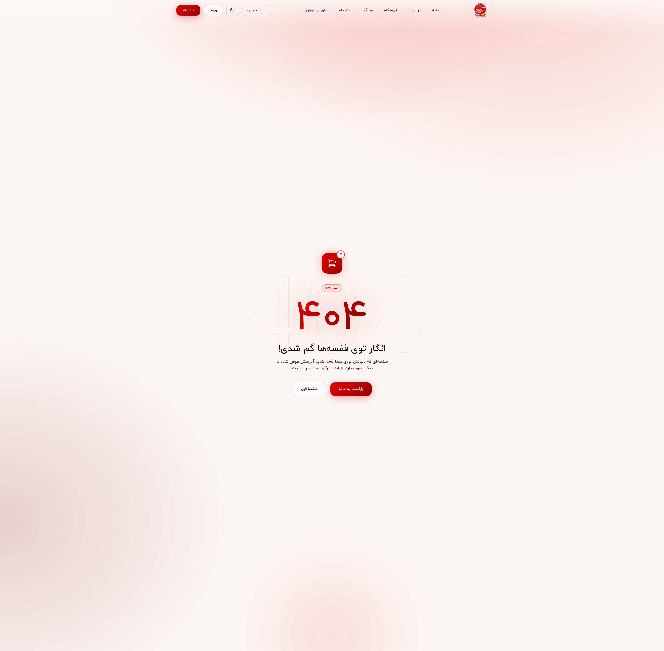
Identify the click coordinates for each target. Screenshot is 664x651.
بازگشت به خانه (351, 388)
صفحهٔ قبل (309, 388)
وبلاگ (368, 10)
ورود (213, 10)
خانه (435, 10)
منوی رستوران (316, 10)
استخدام (345, 10)
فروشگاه (390, 10)
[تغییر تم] (232, 10)
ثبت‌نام (188, 10)
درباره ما (415, 10)
